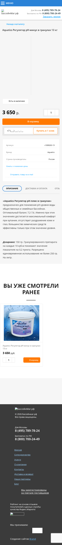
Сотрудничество (27, 2)
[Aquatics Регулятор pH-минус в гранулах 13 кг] (21, 323)
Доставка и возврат (23, 474)
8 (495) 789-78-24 (51, 10)
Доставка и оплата (36, 188)
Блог (16, 484)
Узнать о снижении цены (17, 166)
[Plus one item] (57, 113)
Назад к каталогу (15, 24)
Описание (12, 188)
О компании (20, 464)
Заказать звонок (52, 16)
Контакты (19, 469)
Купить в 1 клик (45, 130)
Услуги (49, 2)
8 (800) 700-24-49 (51, 13)
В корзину (33, 121)
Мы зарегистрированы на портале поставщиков (35, 491)
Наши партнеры (22, 479)
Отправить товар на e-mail (21, 174)
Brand (32, 538)
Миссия (18, 450)
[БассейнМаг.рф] (10, 13)
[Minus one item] (46, 113)
